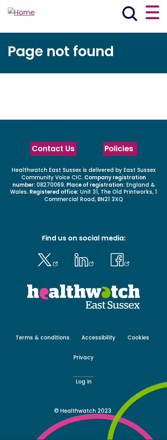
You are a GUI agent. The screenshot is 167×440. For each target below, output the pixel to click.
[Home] (21, 12)
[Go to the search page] (129, 15)
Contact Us (53, 148)
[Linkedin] (86, 258)
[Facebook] (120, 258)
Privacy (83, 357)
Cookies (138, 337)
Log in (84, 381)
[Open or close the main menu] (152, 13)
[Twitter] (49, 258)
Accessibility (98, 337)
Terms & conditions (43, 337)
